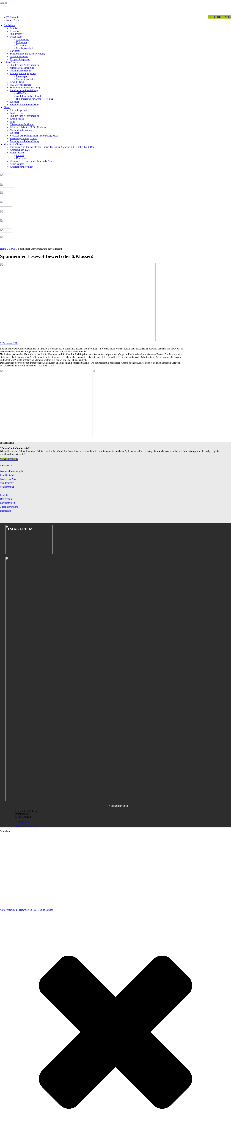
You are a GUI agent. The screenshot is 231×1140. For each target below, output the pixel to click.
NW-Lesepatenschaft (20, 84)
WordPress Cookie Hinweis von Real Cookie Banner (26, 909)
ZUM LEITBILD (9, 459)
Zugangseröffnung (9, 506)
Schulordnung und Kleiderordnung (27, 53)
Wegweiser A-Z (8, 479)
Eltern (7, 107)
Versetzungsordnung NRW (23, 138)
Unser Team (16, 36)
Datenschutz (6, 499)
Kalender (14, 101)
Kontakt (4, 495)
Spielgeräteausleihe (25, 79)
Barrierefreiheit (7, 503)
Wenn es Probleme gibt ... (12, 471)
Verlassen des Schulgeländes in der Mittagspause (34, 135)
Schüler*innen (11, 62)
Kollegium (21, 42)
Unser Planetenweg (19, 56)
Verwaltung (22, 45)
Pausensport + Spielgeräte (23, 73)
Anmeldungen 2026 (20, 149)
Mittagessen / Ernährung (22, 67)
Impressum (5, 510)
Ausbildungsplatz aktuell (28, 96)
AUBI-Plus (22, 93)
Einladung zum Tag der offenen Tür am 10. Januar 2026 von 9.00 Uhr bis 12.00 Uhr (52, 147)
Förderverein (12, 17)
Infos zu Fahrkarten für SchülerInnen (28, 127)
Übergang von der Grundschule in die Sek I (31, 161)
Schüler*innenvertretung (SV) (25, 87)
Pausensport (22, 76)
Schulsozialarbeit (24, 48)
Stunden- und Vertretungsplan (24, 65)
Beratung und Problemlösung (24, 104)
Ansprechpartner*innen (21, 166)
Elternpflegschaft (18, 110)
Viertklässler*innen (13, 144)
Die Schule (9, 25)
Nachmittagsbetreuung (21, 70)
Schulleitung (22, 39)
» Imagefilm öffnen (118, 805)
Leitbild (14, 28)
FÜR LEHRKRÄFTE (219, 17)
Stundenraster (16, 34)
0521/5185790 (22, 822)
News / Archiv (13, 20)
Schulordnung (7, 486)
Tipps (12, 121)
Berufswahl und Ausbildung (24, 90)
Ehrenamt (14, 50)
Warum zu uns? (17, 152)
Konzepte (14, 31)
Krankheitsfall (17, 82)
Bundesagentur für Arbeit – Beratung (34, 99)
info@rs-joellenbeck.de (26, 826)
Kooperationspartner (20, 59)
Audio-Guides (17, 164)
